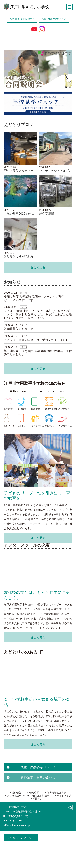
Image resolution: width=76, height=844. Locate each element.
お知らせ (12, 282)
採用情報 (16, 792)
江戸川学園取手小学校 (29, 7)
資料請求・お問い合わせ (22, 19)
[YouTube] (34, 29)
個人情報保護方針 (56, 792)
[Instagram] (42, 29)
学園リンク (39, 798)
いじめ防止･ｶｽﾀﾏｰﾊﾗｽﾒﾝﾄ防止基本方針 (28, 795)
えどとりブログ (19, 124)
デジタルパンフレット (20, 837)
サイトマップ (64, 795)
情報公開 (34, 792)
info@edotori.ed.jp (20, 825)
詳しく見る (38, 267)
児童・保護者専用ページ (54, 19)
